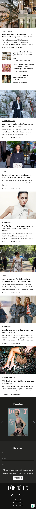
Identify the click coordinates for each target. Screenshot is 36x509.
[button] (34, 423)
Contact (18, 500)
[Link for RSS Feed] (24, 495)
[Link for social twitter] (12, 495)
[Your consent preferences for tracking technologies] (33, 506)
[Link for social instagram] (20, 495)
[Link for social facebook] (16, 495)
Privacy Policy (29, 473)
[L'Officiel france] (18, 2)
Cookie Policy (18, 506)
